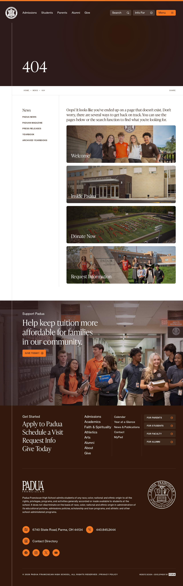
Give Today (36, 448)
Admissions (29, 12)
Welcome (80, 155)
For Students (155, 425)
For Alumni (153, 442)
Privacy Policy (108, 574)
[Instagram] (36, 552)
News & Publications (127, 427)
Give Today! (32, 353)
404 (43, 90)
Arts (87, 437)
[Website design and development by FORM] (157, 575)
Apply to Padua (42, 423)
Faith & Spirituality (97, 427)
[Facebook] (26, 552)
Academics (92, 422)
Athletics (90, 432)
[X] (46, 552)
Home (26, 90)
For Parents (154, 417)
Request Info (39, 440)
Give (87, 12)
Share (172, 90)
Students (47, 12)
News (35, 90)
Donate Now (83, 236)
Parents (62, 12)
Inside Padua (83, 196)
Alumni (76, 12)
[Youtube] (56, 552)
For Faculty (154, 434)
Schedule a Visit (42, 432)
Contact (119, 432)
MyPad (118, 437)
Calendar (120, 417)
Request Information (91, 276)
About (88, 448)
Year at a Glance (124, 422)
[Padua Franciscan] (11, 13)
